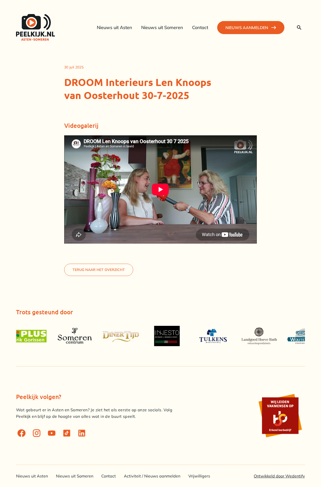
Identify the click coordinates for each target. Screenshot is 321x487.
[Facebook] (21, 433)
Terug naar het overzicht (98, 269)
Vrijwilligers (199, 475)
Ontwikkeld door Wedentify (279, 475)
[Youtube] (51, 433)
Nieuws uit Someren (74, 475)
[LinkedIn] (81, 433)
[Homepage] (35, 27)
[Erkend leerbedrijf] (280, 416)
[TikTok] (66, 433)
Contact (108, 475)
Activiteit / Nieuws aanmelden (152, 475)
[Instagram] (36, 433)
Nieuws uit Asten (32, 475)
